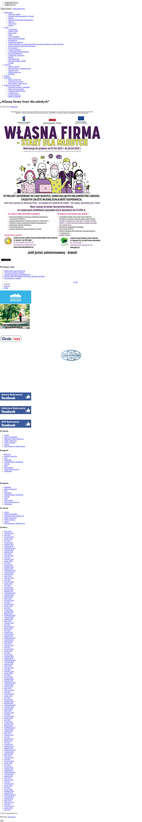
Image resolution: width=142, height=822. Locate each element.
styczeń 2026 (8, 542)
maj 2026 (7, 535)
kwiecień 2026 (9, 537)
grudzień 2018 (9, 701)
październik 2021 (9, 638)
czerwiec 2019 (9, 690)
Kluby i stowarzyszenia (16, 89)
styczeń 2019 (8, 699)
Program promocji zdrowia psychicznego (21, 46)
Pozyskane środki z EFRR (17, 61)
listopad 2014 (8, 793)
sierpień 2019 (8, 686)
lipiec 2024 (7, 576)
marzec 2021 (8, 651)
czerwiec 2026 (9, 533)
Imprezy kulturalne (14, 96)
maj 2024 (7, 580)
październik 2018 (9, 705)
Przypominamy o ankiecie (12, 278)
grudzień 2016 (9, 746)
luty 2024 (7, 585)
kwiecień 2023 (9, 604)
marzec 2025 (8, 561)
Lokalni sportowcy (14, 95)
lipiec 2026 (7, 531)
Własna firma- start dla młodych (14, 271)
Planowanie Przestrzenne (16, 38)
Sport (6, 465)
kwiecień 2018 (9, 716)
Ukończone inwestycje (15, 81)
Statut (10, 35)
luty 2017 (7, 742)
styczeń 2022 (8, 632)
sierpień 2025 (8, 552)
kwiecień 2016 (9, 761)
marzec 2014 (8, 808)
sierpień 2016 (8, 754)
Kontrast (7, 286)
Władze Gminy (13, 31)
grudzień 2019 (9, 679)
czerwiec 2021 (9, 645)
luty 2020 (7, 675)
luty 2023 (7, 608)
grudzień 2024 (9, 567)
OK (2, 821)
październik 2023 (9, 593)
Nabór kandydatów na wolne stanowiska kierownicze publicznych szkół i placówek (35, 44)
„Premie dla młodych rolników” (14, 273)
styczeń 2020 (8, 677)
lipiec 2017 (7, 733)
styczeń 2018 (8, 722)
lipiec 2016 (7, 755)
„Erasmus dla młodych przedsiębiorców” (17, 274)
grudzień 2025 (9, 544)
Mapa (6, 288)
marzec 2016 (8, 763)
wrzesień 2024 (9, 572)
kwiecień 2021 (9, 649)
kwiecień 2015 (9, 784)
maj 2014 (7, 804)
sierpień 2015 (8, 776)
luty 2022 (7, 630)
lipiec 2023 (7, 598)
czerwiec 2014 (9, 802)
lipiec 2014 (7, 800)
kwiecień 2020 (9, 671)
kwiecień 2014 (9, 806)
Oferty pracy (12, 24)
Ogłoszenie (14, 107)
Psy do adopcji (13, 48)
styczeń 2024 (8, 587)
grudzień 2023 (9, 589)
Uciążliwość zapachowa (16, 55)
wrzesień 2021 (9, 640)
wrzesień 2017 (9, 729)
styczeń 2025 (8, 565)
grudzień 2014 (9, 791)
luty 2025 (7, 563)
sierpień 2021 (8, 641)
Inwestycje (7, 78)
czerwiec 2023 (9, 600)
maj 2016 (7, 759)
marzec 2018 (8, 718)
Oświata (7, 464)
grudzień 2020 (9, 656)
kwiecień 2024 (9, 582)
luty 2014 (7, 810)
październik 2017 (9, 727)
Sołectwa (11, 22)
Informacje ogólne (14, 14)
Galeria (10, 25)
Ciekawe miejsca (13, 66)
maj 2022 (7, 625)
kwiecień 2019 (9, 694)
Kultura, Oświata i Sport (12, 85)
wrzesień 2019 (9, 684)
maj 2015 (7, 782)
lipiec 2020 (7, 666)
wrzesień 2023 (9, 595)
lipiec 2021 (7, 643)
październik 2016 (9, 750)
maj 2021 (7, 647)
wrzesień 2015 (9, 774)
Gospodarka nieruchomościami (18, 52)
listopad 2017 (8, 726)
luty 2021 (7, 653)
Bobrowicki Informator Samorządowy (20, 20)
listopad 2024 (8, 569)
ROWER (11, 74)
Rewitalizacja (12, 40)
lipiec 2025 (7, 554)
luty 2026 (7, 541)
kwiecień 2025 (9, 559)
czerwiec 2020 (9, 668)
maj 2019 (7, 692)
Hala (5, 458)
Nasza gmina (8, 12)
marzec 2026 (8, 539)
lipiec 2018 (7, 711)
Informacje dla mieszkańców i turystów (21, 16)
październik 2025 (9, 548)
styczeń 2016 (8, 767)
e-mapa (6, 444)
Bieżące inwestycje (14, 80)
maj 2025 (7, 557)
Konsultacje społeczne (15, 42)
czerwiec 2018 (9, 713)
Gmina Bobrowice (19, 9)
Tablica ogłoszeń (9, 442)
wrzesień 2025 (9, 550)
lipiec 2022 (7, 621)
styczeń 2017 (8, 744)
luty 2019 (7, 698)
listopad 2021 (8, 636)
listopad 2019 (8, 681)
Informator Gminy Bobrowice (14, 439)
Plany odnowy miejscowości (17, 83)
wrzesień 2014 (9, 797)
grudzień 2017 (9, 724)
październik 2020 (9, 660)
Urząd (6, 27)
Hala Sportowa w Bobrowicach (14, 446)
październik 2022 (9, 615)
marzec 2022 (8, 628)
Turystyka (7, 65)
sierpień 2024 (8, 574)
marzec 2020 (8, 673)
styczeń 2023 (8, 610)
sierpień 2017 (8, 731)
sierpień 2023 (8, 597)
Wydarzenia (8, 471)
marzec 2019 (8, 696)
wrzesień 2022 (9, 617)
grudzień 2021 (9, 634)
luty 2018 (7, 720)
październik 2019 (9, 683)
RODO (10, 57)
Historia (11, 18)
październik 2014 (9, 795)
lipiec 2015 (7, 778)
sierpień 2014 (8, 798)
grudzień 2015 (9, 769)
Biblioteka (7, 454)
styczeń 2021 (8, 655)
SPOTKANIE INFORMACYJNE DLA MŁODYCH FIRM (24, 276)
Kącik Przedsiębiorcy (15, 53)
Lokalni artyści (13, 70)
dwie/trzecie (11, 817)
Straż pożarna (8, 467)
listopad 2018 (8, 703)
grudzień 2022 (9, 612)
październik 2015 (9, 772)
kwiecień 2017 (9, 739)
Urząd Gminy (12, 29)
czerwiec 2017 (9, 735)
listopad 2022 (8, 613)
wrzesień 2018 (9, 707)
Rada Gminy (12, 33)
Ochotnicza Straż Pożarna (16, 91)
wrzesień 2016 (9, 752)
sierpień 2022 (8, 619)
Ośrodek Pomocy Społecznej (13, 462)
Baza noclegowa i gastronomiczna (19, 68)
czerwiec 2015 (9, 780)
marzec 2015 (8, 785)
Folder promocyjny (14, 72)
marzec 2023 (8, 606)
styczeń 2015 (8, 789)
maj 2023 (7, 602)
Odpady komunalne (14, 50)
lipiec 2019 (7, 688)
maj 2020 (7, 670)
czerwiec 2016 (9, 757)
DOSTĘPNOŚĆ (13, 59)
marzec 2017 (8, 741)
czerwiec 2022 (9, 623)
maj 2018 (7, 714)
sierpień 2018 (8, 709)
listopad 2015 (8, 770)
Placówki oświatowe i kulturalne (19, 87)
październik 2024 (9, 570)
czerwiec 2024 (9, 578)
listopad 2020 (8, 658)
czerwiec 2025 (9, 556)
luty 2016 (7, 765)
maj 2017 (7, 737)
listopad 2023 (8, 591)
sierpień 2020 (8, 664)
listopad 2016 (8, 748)
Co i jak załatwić (13, 37)
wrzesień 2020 (9, 662)
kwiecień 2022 (9, 627)
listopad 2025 (8, 546)
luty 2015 (7, 787)
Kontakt (11, 63)
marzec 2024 (8, 584)
